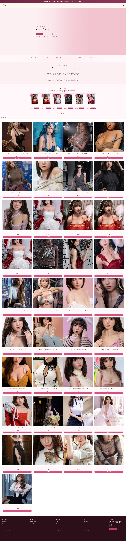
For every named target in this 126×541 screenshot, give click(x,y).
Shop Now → (37, 108)
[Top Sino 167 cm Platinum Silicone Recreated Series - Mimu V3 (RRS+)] (68, 99)
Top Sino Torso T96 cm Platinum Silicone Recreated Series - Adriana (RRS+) (17, 153)
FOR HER (52, 7)
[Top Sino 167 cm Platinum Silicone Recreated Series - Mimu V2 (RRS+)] (80, 99)
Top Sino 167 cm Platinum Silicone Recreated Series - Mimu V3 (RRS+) (67, 106)
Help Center (85, 521)
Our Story (4, 521)
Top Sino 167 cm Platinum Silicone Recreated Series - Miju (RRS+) (78, 349)
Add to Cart (17, 158)
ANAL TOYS (62, 7)
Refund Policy (32, 525)
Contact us (4, 523)
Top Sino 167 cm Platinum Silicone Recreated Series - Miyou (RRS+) (109, 388)
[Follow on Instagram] (7, 534)
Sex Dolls (72, 7)
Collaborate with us (6, 530)
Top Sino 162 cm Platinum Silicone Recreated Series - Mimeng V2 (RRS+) (47, 192)
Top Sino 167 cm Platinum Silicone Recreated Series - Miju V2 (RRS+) (108, 192)
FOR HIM (57, 7)
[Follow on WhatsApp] (13, 534)
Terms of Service (33, 521)
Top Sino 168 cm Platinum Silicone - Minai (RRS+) (48, 427)
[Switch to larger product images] (1, 118)
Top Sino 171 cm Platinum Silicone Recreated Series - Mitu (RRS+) (57, 106)
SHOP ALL (42, 7)
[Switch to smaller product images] (3, 118)
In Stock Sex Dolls (59, 530)
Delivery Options (86, 528)
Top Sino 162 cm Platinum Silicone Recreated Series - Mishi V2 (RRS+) (47, 388)
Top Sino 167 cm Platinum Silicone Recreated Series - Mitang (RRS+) (109, 349)
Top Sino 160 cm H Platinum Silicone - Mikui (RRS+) (109, 466)
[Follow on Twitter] (5, 534)
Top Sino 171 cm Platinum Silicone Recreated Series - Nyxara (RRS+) (48, 271)
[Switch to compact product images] (5, 118)
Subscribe (113, 528)
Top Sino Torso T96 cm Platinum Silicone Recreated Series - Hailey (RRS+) (78, 153)
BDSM (67, 7)
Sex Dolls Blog (85, 523)
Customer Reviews (5, 528)
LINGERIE (77, 7)
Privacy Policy (32, 528)
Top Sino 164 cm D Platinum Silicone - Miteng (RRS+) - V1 (48, 466)
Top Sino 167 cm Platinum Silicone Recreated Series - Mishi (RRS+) (78, 271)
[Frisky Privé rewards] (116, 5)
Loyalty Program (86, 525)
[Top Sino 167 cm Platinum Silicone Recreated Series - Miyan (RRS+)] (91, 99)
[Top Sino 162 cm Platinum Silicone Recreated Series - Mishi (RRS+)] (46, 99)
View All (63, 113)
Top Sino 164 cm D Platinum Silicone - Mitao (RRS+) (109, 427)
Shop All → (39, 33)
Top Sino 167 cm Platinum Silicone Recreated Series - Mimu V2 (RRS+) (79, 106)
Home (57, 521)
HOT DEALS (83, 7)
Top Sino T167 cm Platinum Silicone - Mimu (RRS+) (17, 427)
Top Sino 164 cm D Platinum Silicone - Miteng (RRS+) (78, 466)
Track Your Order (86, 530)
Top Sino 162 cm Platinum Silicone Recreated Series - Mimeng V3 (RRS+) (17, 192)
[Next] (96, 100)
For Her (57, 523)
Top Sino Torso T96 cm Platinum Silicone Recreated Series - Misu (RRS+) (48, 153)
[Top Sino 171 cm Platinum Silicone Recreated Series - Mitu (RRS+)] (57, 99)
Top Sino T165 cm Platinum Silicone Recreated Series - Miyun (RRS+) (78, 192)
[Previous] (30, 100)
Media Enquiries (5, 525)
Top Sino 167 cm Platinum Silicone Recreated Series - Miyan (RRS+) (90, 106)
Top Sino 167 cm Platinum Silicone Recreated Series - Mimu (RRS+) (48, 349)
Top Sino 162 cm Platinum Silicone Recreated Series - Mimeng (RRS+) (78, 388)
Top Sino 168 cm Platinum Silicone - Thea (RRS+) (78, 427)
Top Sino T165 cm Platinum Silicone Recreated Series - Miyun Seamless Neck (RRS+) (34, 106)
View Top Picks (48, 33)
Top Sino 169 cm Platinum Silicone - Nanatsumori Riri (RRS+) (17, 388)
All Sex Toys (58, 528)
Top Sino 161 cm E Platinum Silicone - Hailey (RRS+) (17, 466)
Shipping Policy (33, 523)
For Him (57, 525)
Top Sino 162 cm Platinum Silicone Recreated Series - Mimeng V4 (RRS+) (108, 153)
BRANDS (47, 7)
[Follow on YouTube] (10, 534)
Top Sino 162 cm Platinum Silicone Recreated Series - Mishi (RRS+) (46, 106)
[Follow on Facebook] (2, 534)
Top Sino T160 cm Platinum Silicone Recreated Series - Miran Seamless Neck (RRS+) (17, 271)
